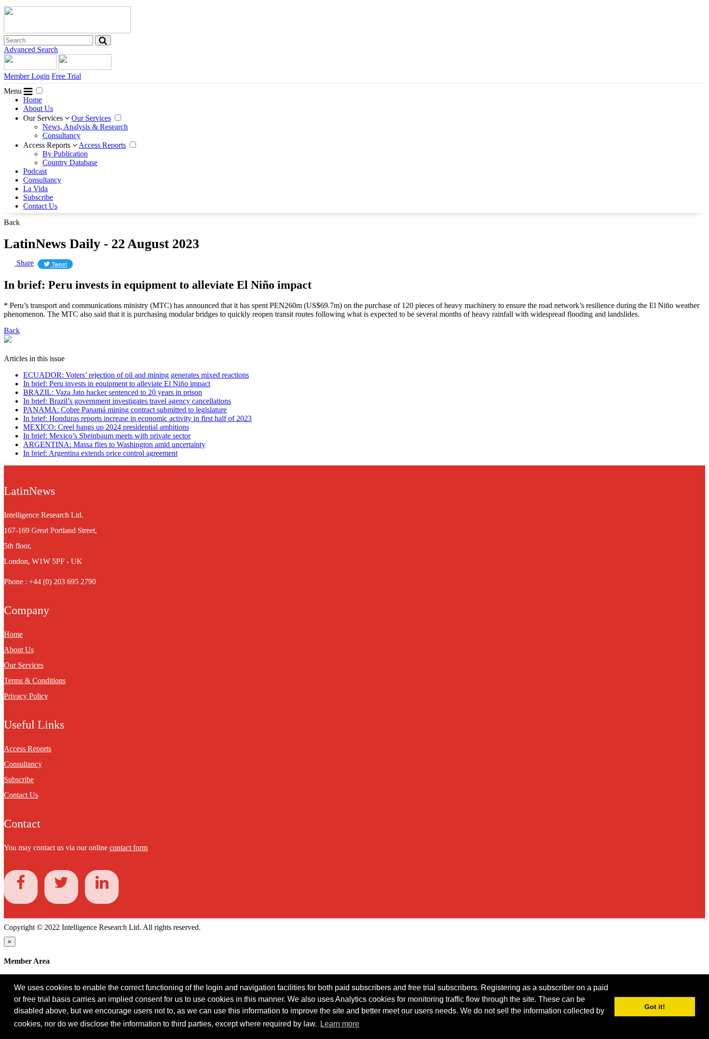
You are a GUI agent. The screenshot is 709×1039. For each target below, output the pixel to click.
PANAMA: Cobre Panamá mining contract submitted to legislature (125, 410)
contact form (128, 847)
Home (32, 100)
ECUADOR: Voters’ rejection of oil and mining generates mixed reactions (136, 375)
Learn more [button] (339, 1024)
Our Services (44, 118)
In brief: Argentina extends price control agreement (100, 453)
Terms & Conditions (35, 680)
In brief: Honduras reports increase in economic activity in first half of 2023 (137, 418)
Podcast (35, 171)
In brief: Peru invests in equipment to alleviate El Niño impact (116, 383)
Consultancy (61, 135)
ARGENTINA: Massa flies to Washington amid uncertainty (114, 444)
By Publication (65, 154)
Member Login (27, 76)
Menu (14, 91)
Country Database (69, 162)
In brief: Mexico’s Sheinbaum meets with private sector (107, 436)
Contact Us (40, 206)
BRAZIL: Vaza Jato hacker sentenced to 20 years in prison (112, 392)
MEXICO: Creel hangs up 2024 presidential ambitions (106, 427)
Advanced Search (31, 49)
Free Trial (66, 76)
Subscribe (38, 197)
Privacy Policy (26, 696)
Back (12, 222)
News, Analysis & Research (85, 127)
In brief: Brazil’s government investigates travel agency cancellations (127, 401)
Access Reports (47, 145)
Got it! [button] (654, 1007)
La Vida (35, 188)
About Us (38, 108)
